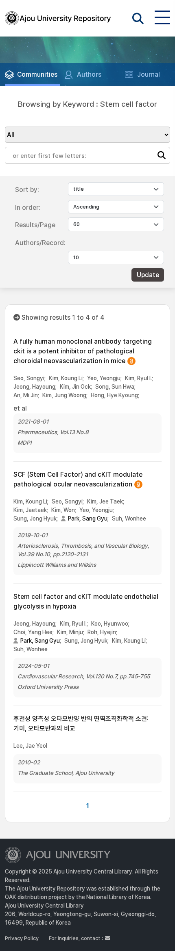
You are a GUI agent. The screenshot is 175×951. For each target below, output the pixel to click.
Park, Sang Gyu (87, 518)
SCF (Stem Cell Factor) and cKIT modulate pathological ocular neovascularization (77, 480)
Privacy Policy (22, 938)
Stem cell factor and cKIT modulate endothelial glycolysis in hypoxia (85, 601)
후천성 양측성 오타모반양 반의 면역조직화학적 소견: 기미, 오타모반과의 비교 (81, 723)
